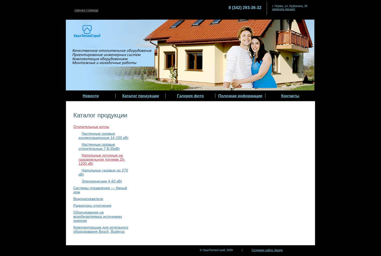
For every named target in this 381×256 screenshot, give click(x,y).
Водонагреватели (88, 199)
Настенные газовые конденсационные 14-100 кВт (104, 135)
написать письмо (283, 9)
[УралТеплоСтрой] (99, 10)
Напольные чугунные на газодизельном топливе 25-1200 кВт (102, 159)
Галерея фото (190, 96)
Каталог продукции (140, 96)
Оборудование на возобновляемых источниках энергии (97, 216)
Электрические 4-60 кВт (102, 181)
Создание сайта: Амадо (267, 250)
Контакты (290, 96)
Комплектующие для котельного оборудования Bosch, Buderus (100, 229)
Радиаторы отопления (92, 205)
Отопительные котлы (91, 127)
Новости (91, 96)
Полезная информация (240, 96)
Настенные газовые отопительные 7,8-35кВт (99, 146)
